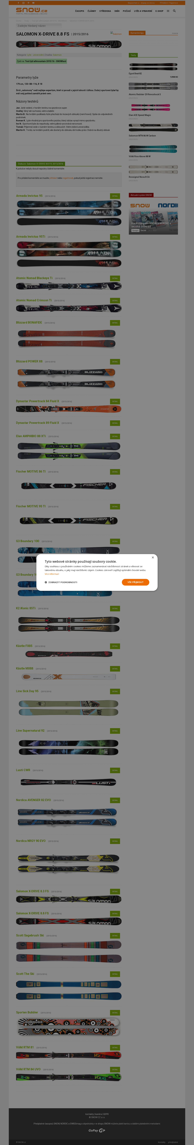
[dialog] (97, 572)
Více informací (52, 573)
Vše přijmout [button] (136, 582)
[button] (61, 582)
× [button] (153, 557)
